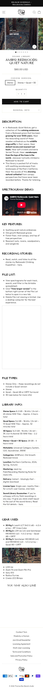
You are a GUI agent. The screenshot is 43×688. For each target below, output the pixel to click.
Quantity (21, 89)
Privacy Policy (21, 660)
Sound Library (21, 56)
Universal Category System (26, 447)
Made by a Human (21, 636)
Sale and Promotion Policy (21, 656)
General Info (21, 110)
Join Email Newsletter (22, 640)
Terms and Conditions (21, 652)
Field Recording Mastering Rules (18, 472)
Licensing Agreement (21, 644)
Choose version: (21, 78)
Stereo (10, 82)
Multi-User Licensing (21, 648)
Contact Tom (21, 632)
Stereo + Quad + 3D (27, 82)
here (20, 264)
